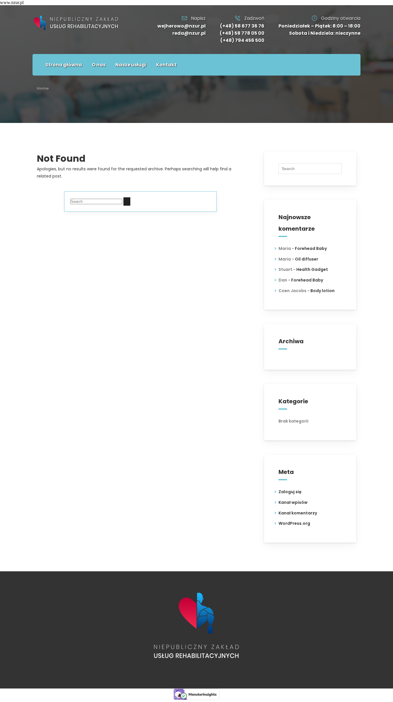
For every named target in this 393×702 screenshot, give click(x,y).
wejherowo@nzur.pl (181, 26)
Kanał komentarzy (297, 513)
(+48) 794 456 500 (242, 40)
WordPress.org (294, 523)
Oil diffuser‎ (306, 259)
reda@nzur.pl (189, 33)
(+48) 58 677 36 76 (242, 26)
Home (43, 88)
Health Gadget (312, 269)
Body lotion (322, 291)
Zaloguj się (290, 492)
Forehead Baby (311, 248)
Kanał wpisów (293, 502)
